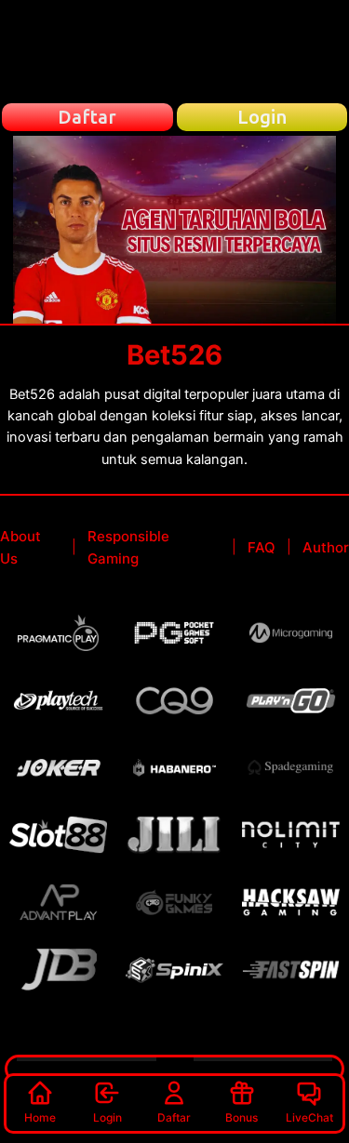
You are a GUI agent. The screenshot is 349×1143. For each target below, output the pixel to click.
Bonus (241, 1117)
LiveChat (309, 1117)
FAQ (261, 547)
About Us (20, 546)
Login (107, 1117)
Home (40, 1117)
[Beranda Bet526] (175, 51)
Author (325, 547)
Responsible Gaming (128, 546)
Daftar (174, 1117)
